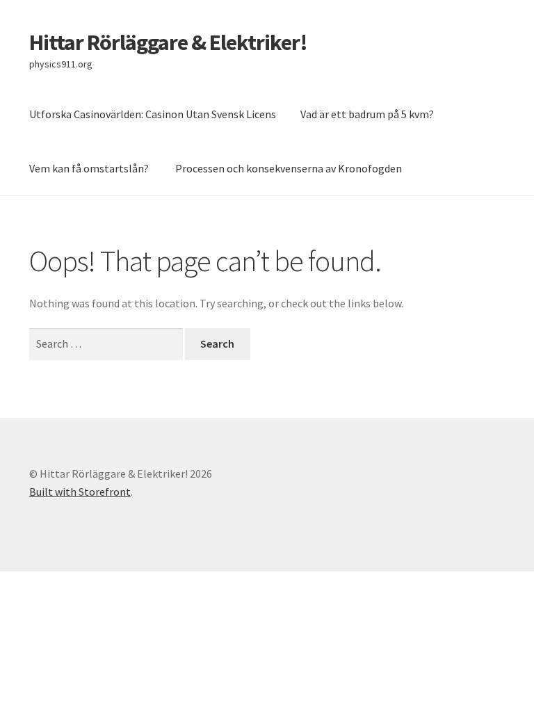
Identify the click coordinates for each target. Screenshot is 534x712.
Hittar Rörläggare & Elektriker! (168, 42)
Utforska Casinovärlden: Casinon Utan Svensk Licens (152, 114)
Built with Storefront (80, 492)
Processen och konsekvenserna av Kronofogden (288, 168)
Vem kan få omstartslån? (90, 168)
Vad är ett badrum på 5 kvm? (367, 114)
